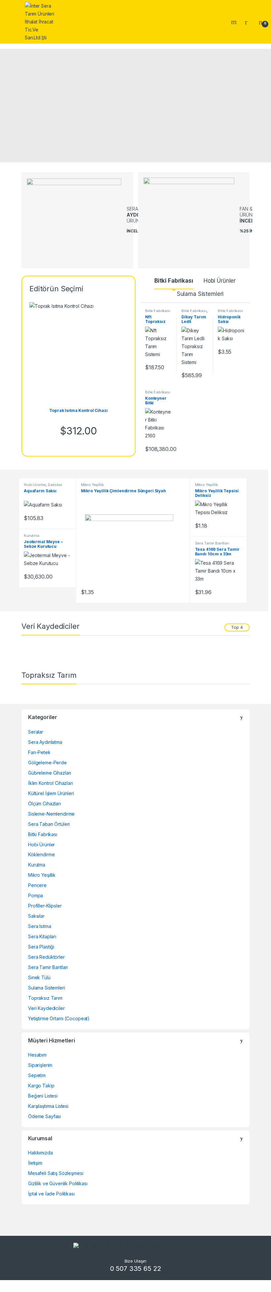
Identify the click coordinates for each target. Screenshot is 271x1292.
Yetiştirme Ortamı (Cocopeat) (59, 1018)
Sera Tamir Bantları (212, 543)
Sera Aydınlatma (45, 742)
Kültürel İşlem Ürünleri (51, 793)
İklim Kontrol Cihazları (50, 783)
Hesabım (37, 1055)
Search (234, 21)
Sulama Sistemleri (200, 294)
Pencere (37, 885)
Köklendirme (41, 854)
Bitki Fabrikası (173, 280)
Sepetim (37, 1075)
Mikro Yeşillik (92, 484)
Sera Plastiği (41, 946)
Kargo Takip (41, 1085)
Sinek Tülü (39, 977)
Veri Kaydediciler (46, 1008)
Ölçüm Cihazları (44, 803)
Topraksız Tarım (45, 998)
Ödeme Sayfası (44, 1116)
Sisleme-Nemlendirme (51, 814)
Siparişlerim (40, 1065)
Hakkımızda (40, 1152)
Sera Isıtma (39, 926)
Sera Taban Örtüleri (49, 824)
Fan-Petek (39, 752)
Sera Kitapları (42, 936)
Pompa (35, 895)
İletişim (35, 1163)
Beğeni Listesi (43, 1096)
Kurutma (31, 535)
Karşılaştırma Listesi (48, 1106)
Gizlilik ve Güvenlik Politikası (58, 1183)
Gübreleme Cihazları (49, 773)
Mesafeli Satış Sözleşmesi (55, 1173)
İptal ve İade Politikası (51, 1193)
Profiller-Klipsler (44, 905)
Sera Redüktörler (46, 957)
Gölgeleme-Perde (47, 762)
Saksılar (55, 484)
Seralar (35, 732)
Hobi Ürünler (220, 280)
